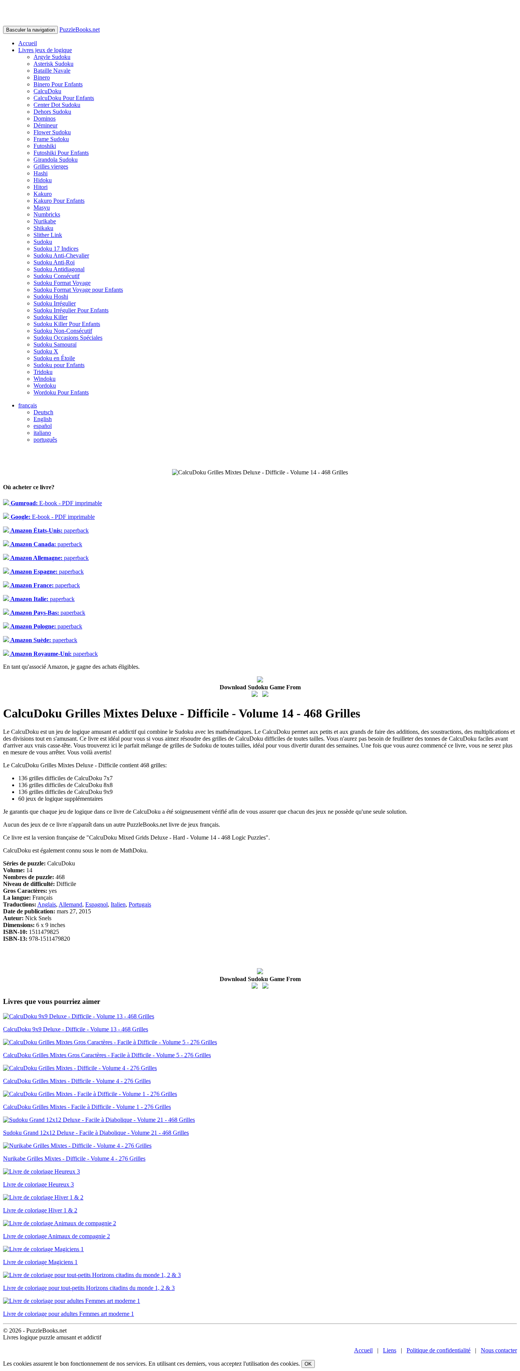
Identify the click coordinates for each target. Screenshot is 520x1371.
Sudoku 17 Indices (55, 248)
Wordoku (44, 385)
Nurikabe (44, 221)
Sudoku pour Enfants (59, 365)
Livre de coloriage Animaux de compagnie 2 (56, 1236)
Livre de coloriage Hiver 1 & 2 (40, 1210)
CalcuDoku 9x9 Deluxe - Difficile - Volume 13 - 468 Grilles (75, 1029)
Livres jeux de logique (45, 50)
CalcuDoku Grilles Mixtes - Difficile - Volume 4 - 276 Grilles (77, 1081)
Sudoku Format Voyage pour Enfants (78, 289)
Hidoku (42, 180)
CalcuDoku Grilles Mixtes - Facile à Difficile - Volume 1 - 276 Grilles (87, 1107)
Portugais (140, 904)
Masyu (41, 207)
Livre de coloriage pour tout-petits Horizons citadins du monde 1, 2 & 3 (89, 1288)
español (42, 426)
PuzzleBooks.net (79, 29)
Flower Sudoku (52, 132)
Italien (118, 904)
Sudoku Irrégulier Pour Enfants (70, 310)
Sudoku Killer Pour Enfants (66, 324)
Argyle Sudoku (51, 57)
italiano (42, 432)
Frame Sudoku (51, 139)
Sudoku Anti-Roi (54, 262)
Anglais (46, 904)
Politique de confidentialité (439, 1350)
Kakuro (42, 194)
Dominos (44, 118)
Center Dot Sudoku (56, 105)
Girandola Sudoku (55, 159)
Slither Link (47, 235)
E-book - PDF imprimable (55, 503)
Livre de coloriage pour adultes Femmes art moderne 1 (68, 1314)
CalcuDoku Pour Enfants (63, 98)
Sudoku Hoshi (50, 296)
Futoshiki (44, 146)
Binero (41, 77)
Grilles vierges (50, 166)
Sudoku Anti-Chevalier (61, 255)
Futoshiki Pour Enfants (61, 153)
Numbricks (46, 214)
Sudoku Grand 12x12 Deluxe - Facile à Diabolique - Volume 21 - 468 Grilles (96, 1132)
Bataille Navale (51, 70)
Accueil (27, 43)
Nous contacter (499, 1350)
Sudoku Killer (50, 317)
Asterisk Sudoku (53, 63)
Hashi (40, 173)
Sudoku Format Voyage (62, 283)
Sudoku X (45, 351)
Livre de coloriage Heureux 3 (38, 1184)
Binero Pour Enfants (58, 84)
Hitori (40, 187)
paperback (49, 530)
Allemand (70, 904)
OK (308, 1364)
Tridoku (43, 372)
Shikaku (43, 228)
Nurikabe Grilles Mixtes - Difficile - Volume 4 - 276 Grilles (74, 1158)
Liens (389, 1350)
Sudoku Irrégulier (54, 303)
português (45, 439)
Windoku (44, 378)
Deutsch (43, 412)
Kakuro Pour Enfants (59, 200)
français (27, 405)
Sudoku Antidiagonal (59, 269)
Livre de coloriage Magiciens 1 (40, 1262)
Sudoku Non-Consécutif (62, 331)
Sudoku (42, 242)
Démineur (45, 125)
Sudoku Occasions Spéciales (67, 337)
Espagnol (96, 904)
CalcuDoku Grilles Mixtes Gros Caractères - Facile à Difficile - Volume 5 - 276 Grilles (107, 1055)
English (42, 419)
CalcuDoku (47, 91)
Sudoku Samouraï (55, 344)
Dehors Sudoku (52, 111)
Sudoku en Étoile (54, 358)
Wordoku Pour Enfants (61, 392)
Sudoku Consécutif (56, 276)
